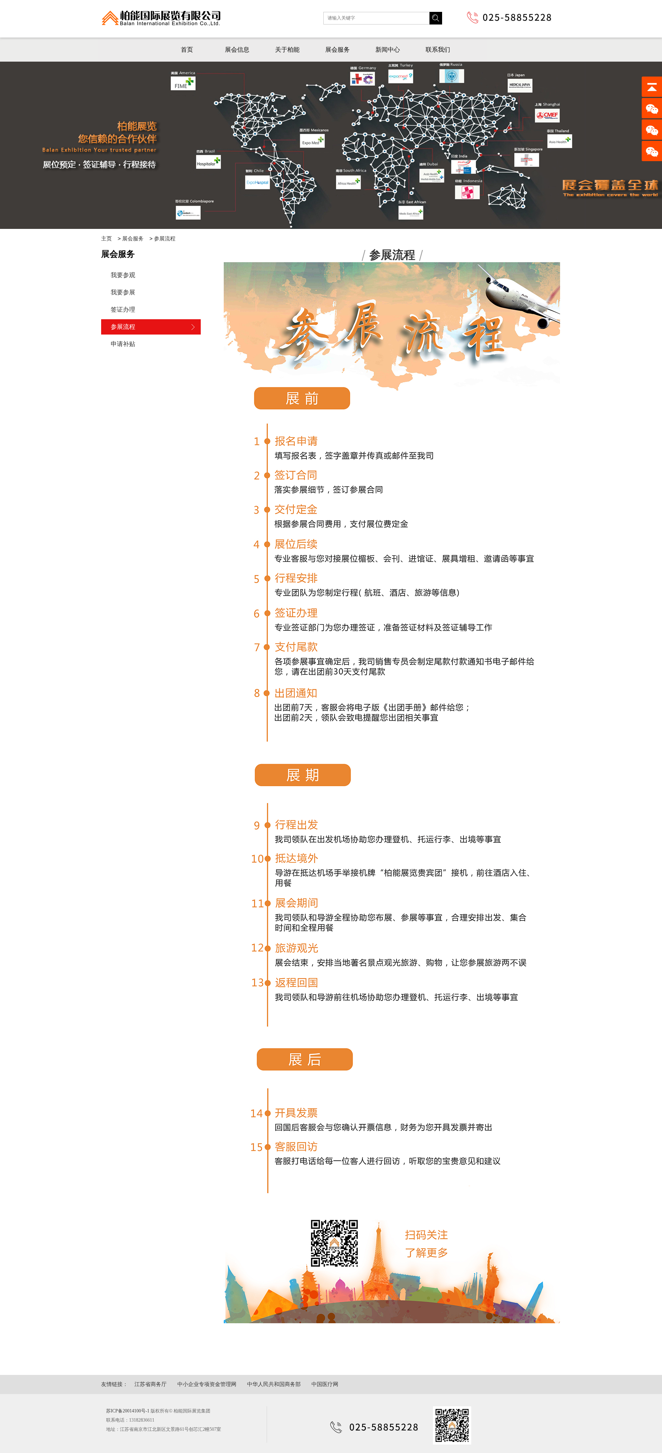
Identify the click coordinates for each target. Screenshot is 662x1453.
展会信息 (237, 49)
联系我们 (438, 49)
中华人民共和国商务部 (274, 1384)
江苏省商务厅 (150, 1384)
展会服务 (337, 49)
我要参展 (123, 292)
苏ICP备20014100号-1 (127, 1411)
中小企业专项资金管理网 (206, 1384)
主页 (106, 238)
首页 (187, 49)
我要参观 (123, 275)
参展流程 (164, 238)
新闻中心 (387, 49)
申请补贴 (123, 344)
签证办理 (123, 309)
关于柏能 (287, 49)
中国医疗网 (324, 1384)
